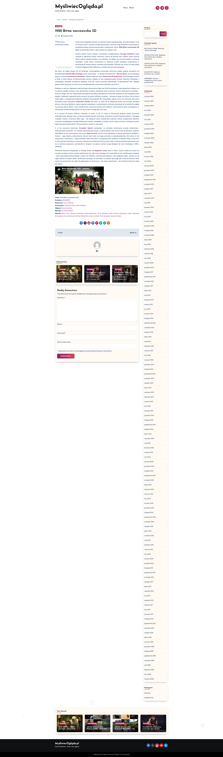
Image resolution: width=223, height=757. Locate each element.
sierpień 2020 (149, 142)
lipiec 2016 (147, 337)
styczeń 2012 (148, 559)
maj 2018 (147, 244)
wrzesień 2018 (149, 235)
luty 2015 (147, 406)
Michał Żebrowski (82, 216)
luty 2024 (147, 110)
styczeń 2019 (148, 221)
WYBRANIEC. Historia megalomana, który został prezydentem (124, 274)
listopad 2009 (149, 651)
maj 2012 (147, 540)
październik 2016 (150, 323)
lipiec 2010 (147, 637)
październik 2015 (150, 374)
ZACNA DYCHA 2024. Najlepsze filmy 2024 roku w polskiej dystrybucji (154, 65)
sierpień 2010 (148, 633)
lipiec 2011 (147, 586)
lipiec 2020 (148, 147)
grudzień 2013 (149, 466)
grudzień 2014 (149, 415)
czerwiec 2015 (149, 392)
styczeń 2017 (148, 314)
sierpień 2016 (148, 332)
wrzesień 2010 (149, 628)
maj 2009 (147, 665)
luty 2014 (147, 457)
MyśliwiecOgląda (67, 277)
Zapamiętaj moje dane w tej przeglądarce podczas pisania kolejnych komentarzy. (85, 351)
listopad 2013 (148, 471)
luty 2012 (147, 554)
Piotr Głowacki (105, 216)
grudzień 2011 (149, 563)
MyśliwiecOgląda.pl (79, 6)
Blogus (117, 754)
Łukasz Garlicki (94, 216)
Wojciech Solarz (116, 216)
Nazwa (60, 324)
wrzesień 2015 (149, 378)
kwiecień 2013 (149, 489)
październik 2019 (150, 179)
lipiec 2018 (147, 240)
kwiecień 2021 (149, 115)
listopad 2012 (148, 512)
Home (125, 8)
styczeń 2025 (149, 101)
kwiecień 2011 (149, 600)
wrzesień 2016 (149, 327)
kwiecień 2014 (149, 448)
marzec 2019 (148, 212)
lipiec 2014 (147, 434)
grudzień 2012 (149, 508)
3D (138, 47)
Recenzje (59, 26)
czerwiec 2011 (149, 591)
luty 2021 (147, 119)
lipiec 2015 (147, 388)
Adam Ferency (92, 133)
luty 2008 (147, 674)
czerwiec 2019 (149, 198)
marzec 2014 (148, 452)
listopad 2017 (148, 272)
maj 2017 (147, 295)
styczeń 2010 (148, 642)
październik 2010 (150, 623)
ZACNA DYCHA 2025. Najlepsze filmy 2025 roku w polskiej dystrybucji (154, 57)
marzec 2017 (148, 304)
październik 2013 (150, 475)
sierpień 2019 (148, 189)
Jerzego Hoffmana (127, 54)
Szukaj (147, 28)
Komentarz (61, 298)
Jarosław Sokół (69, 205)
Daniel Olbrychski (91, 213)
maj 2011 (147, 596)
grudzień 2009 (149, 646)
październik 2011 (149, 572)
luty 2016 (147, 355)
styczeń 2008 (149, 679)
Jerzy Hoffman (68, 203)
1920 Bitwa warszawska (128, 47)
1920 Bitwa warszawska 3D (75, 31)
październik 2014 (150, 425)
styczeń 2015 (148, 411)
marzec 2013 (148, 494)
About (131, 8)
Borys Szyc (66, 213)
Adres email (61, 333)
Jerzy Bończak (103, 213)
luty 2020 (147, 161)
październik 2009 (150, 656)
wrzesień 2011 (149, 577)
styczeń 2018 (148, 263)
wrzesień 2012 (149, 522)
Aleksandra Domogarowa (112, 76)
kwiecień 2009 (149, 670)
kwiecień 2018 (149, 249)
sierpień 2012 (148, 526)
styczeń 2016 (148, 360)
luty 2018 (147, 258)
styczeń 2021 (148, 124)
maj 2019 (147, 203)
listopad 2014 (148, 420)
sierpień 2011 (148, 582)
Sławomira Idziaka (83, 101)
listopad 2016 (148, 318)
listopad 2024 (149, 106)
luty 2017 (147, 309)
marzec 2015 (148, 401)
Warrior (132, 233)
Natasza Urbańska (77, 213)
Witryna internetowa (64, 342)
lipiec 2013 (147, 485)
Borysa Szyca (122, 74)
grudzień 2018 (149, 226)
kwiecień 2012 (149, 545)
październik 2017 (150, 277)
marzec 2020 (148, 156)
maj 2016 (147, 341)
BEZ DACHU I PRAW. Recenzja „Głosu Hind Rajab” (67, 274)
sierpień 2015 (148, 383)
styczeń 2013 (148, 503)
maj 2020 (147, 152)
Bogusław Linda (101, 150)
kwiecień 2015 (149, 397)
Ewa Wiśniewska (69, 216)
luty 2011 (147, 609)
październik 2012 (150, 517)
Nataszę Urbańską (77, 76)
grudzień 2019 (149, 170)
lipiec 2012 (147, 531)
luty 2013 (147, 498)
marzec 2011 (148, 605)
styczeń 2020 (149, 166)
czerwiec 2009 (149, 660)
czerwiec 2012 (149, 535)
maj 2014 (147, 443)
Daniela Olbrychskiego (74, 74)
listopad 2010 (148, 619)
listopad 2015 (148, 369)
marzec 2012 (148, 549)
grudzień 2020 (149, 129)
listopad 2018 (148, 230)
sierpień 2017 (148, 286)
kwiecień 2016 (149, 346)
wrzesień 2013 (149, 480)
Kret (60, 233)
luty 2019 (147, 216)
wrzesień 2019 (149, 184)
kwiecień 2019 (149, 207)
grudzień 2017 (149, 267)
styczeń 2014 (148, 462)
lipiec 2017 (147, 290)
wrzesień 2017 (149, 281)
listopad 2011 (148, 568)
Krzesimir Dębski (86, 128)
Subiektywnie (148, 697)
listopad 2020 (149, 133)
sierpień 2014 (148, 429)
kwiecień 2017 (149, 300)
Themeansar (125, 754)
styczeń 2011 (148, 614)
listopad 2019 (148, 175)
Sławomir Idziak (66, 208)
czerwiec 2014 (149, 438)
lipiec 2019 (147, 193)
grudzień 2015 (149, 364)
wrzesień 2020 (149, 138)
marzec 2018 (148, 253)
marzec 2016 (148, 351)
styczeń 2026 (149, 96)
